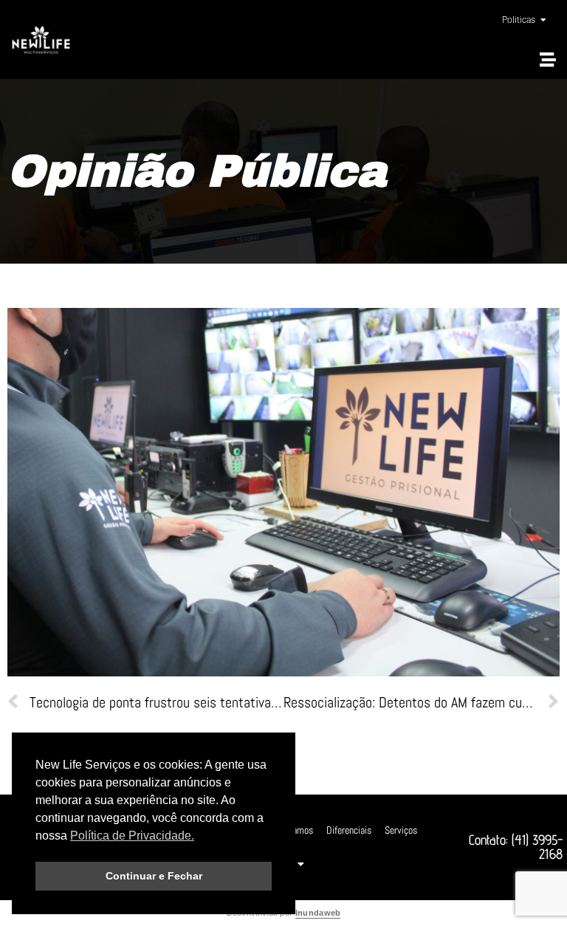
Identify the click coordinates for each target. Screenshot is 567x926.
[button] (547, 59)
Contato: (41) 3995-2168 (516, 846)
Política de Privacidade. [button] (132, 835)
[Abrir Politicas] (543, 20)
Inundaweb (318, 912)
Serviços (401, 830)
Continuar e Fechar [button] (154, 876)
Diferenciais (348, 830)
